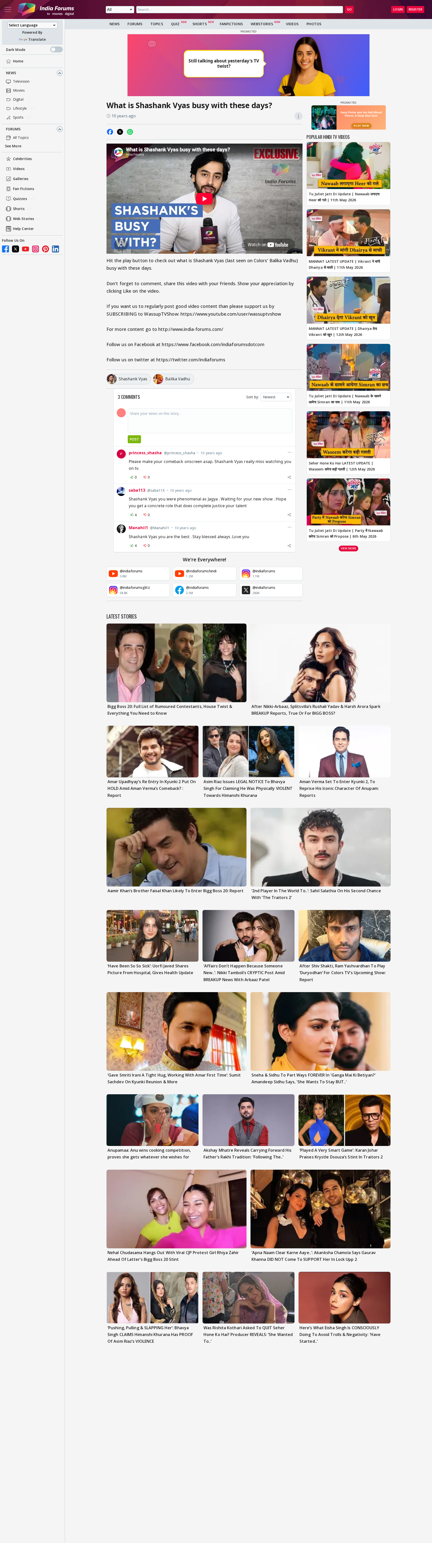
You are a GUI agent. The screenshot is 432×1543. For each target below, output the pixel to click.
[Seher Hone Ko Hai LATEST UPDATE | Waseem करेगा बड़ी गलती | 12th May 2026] (348, 434)
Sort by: (252, 397)
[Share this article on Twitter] (120, 131)
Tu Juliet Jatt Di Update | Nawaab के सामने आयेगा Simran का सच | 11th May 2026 (345, 398)
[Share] (289, 477)
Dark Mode (15, 49)
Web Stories (23, 219)
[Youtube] (25, 248)
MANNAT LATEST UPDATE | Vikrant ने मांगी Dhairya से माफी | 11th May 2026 (344, 264)
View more (348, 548)
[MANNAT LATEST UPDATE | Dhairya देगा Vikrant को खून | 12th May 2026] (348, 300)
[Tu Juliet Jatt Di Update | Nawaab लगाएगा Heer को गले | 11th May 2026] (348, 165)
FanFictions (231, 23)
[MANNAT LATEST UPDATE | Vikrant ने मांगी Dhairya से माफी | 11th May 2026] (348, 232)
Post (134, 439)
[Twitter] (15, 248)
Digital (18, 99)
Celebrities (22, 159)
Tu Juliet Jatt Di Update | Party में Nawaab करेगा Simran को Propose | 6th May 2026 (346, 533)
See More (13, 146)
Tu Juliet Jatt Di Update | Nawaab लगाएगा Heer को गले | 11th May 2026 (344, 197)
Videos (19, 169)
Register (415, 9)
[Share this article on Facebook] (110, 131)
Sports (18, 117)
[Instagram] (35, 248)
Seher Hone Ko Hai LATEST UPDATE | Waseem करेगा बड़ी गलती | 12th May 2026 (342, 466)
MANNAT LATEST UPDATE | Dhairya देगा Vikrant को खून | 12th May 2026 (343, 331)
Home (18, 61)
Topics (156, 23)
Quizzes (20, 199)
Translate (37, 39)
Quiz (175, 23)
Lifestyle (20, 108)
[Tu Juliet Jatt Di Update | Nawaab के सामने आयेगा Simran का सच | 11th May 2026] (348, 367)
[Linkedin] (55, 248)
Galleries (20, 179)
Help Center (23, 228)
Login (398, 9)
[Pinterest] (45, 248)
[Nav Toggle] (7, 9)
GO (349, 9)
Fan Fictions (23, 189)
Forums (13, 129)
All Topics (21, 137)
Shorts (19, 209)
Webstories (262, 23)
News (11, 73)
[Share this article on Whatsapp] (130, 131)
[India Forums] (46, 9)
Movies (19, 90)
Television (21, 81)
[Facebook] (5, 248)
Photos (313, 23)
